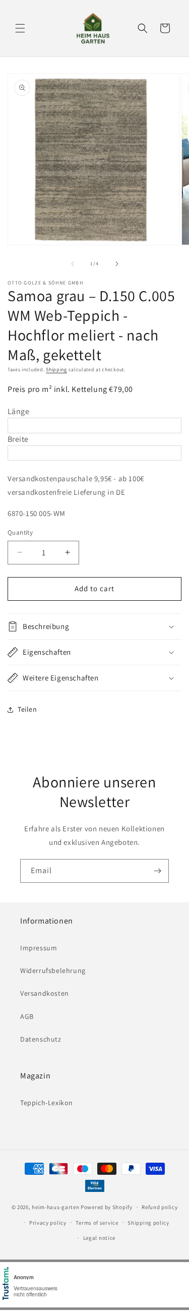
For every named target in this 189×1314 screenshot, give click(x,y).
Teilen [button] (27, 709)
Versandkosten (44, 993)
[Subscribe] (157, 871)
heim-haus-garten (55, 1207)
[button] (20, 28)
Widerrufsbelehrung (53, 970)
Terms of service (97, 1222)
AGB (27, 1016)
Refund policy (159, 1207)
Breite (18, 439)
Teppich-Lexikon (46, 1102)
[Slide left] (72, 264)
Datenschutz (40, 1039)
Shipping (56, 369)
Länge (18, 411)
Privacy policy (48, 1222)
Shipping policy (148, 1222)
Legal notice (99, 1237)
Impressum (38, 947)
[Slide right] (117, 264)
